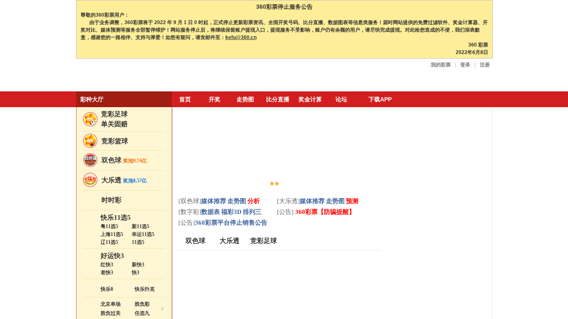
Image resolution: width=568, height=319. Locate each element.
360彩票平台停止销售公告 (231, 222)
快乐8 (107, 289)
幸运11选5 (143, 234)
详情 (479, 217)
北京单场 (111, 304)
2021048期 (445, 312)
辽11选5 (109, 242)
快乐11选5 (116, 217)
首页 (185, 99)
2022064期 (445, 201)
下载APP (380, 99)
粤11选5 (109, 226)
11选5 (138, 242)
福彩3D (231, 212)
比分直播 (277, 99)
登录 (465, 65)
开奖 (214, 99)
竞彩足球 (114, 114)
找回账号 (438, 149)
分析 (253, 201)
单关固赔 (114, 124)
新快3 (138, 264)
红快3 (107, 264)
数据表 (210, 212)
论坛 (341, 99)
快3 (135, 272)
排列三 (252, 212)
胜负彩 (142, 304)
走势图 (245, 99)
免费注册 (460, 136)
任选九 (142, 313)
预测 (352, 201)
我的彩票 (441, 65)
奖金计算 (310, 99)
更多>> (478, 188)
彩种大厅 (92, 99)
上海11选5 (112, 234)
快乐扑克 (145, 289)
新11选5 (140, 226)
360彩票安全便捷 (114, 76)
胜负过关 (111, 313)
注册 (485, 65)
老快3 (107, 272)
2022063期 (445, 241)
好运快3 (112, 255)
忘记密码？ (410, 149)
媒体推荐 (213, 201)
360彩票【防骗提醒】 (324, 212)
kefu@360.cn (241, 37)
